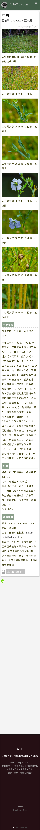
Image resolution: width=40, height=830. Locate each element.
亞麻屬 (28, 20)
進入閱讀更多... (15, 571)
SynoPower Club (20, 810)
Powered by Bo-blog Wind (20, 827)
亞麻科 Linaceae (11, 20)
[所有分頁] (2, 581)
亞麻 (5, 16)
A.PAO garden (19, 4)
